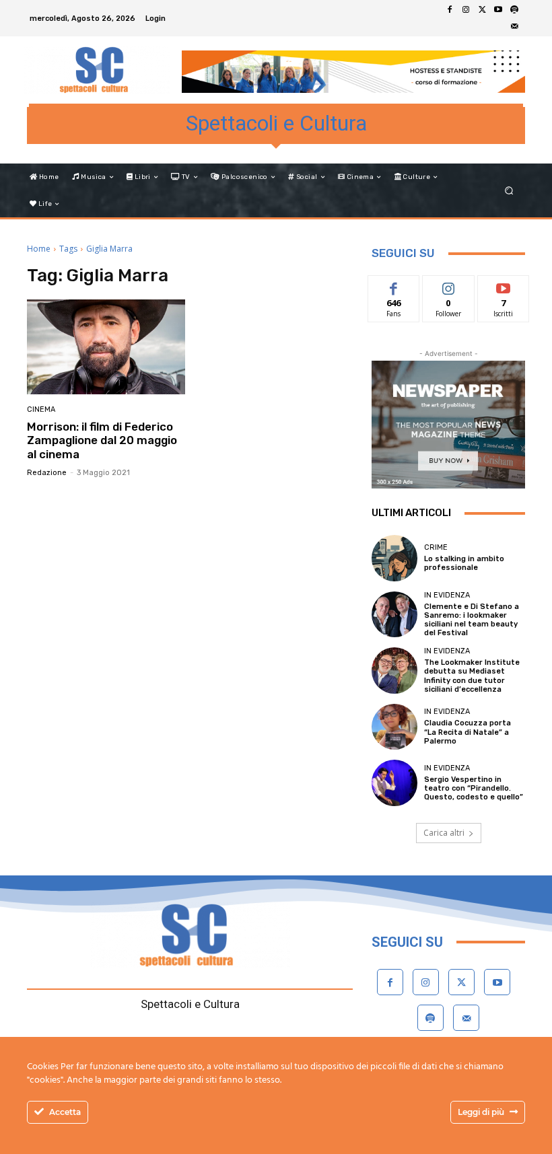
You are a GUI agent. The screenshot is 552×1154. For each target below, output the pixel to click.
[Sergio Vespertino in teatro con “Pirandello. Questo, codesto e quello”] (394, 782)
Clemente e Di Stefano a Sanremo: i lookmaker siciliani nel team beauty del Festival (471, 620)
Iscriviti (503, 286)
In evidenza (447, 595)
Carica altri (443, 832)
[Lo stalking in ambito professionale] (394, 558)
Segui (448, 286)
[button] (509, 191)
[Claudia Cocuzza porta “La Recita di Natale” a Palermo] (394, 727)
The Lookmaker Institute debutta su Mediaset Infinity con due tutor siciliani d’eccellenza (472, 676)
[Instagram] (466, 10)
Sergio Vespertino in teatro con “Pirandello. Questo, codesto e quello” (473, 788)
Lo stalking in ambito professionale (464, 563)
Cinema (41, 409)
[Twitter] (482, 10)
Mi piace (394, 286)
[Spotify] (514, 10)
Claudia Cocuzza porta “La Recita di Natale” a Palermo (467, 732)
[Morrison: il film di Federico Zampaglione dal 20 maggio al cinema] (106, 346)
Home (38, 248)
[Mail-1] (514, 26)
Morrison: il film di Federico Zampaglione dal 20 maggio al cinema (102, 440)
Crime (436, 547)
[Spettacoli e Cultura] (97, 70)
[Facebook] (450, 10)
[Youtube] (498, 10)
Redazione (47, 472)
